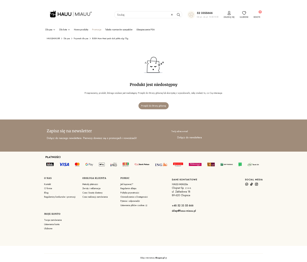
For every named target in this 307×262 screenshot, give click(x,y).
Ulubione (48, 228)
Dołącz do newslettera (189, 137)
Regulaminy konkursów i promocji (59, 196)
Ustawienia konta (51, 224)
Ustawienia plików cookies (132, 205)
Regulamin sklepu (128, 188)
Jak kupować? (126, 184)
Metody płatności (90, 184)
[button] (178, 14)
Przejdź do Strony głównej (153, 105)
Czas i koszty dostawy (92, 192)
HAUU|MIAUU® (53, 38)
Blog (46, 192)
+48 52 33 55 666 (182, 205)
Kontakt (47, 184)
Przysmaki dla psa (81, 38)
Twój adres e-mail (179, 131)
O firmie (48, 188)
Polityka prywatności (129, 192)
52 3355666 (205, 13)
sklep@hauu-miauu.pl (184, 211)
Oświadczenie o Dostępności (134, 196)
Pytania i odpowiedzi (130, 201)
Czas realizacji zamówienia (95, 196)
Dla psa (67, 38)
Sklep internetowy (152, 257)
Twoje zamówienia (53, 220)
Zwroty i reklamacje (91, 188)
